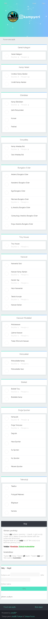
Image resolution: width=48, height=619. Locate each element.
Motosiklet (24, 354)
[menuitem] (4, 3)
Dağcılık (14, 433)
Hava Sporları (16, 442)
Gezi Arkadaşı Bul (17, 155)
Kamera (14, 511)
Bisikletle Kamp (16, 397)
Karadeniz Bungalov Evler (20, 183)
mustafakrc (17, 558)
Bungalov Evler (24, 168)
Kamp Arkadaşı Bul (18, 146)
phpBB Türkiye (17, 616)
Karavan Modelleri (24, 318)
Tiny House (24, 237)
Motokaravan (15, 324)
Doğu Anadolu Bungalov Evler (22, 224)
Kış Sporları (15, 458)
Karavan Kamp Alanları (19, 272)
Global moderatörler (26, 547)
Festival (14, 127)
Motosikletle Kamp (18, 361)
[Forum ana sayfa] (24, 16)
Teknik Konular (16, 296)
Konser (13, 118)
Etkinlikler (24, 95)
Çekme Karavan (16, 333)
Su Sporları (15, 450)
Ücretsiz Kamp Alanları (19, 74)
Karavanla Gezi (16, 263)
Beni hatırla (7, 584)
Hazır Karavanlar (17, 288)
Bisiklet (24, 382)
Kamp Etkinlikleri (17, 102)
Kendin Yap (15, 280)
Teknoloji (24, 479)
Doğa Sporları (24, 410)
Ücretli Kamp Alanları (18, 82)
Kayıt (9, 568)
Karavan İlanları (16, 305)
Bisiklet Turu (15, 389)
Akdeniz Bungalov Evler (19, 174)
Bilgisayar (14, 503)
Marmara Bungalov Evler (20, 199)
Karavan (24, 257)
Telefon (14, 486)
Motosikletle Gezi (17, 369)
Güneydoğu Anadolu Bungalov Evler (24, 216)
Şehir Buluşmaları (17, 110)
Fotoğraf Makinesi (17, 494)
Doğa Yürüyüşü (16, 425)
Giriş (3, 568)
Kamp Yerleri (24, 67)
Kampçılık (14, 417)
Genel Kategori (24, 47)
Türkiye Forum (29, 616)
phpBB (13, 613)
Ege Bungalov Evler (18, 191)
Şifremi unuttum (7, 597)
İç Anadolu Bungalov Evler (20, 207)
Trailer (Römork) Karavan (20, 341)
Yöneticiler (14, 547)
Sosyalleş (24, 140)
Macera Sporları (16, 466)
